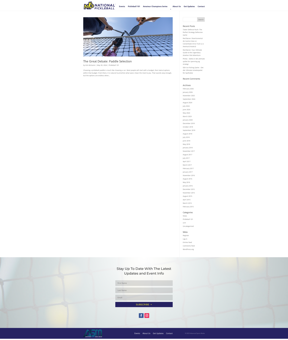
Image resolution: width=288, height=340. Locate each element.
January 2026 (188, 92)
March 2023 (187, 116)
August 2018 (187, 134)
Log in (185, 239)
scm (184, 223)
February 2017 (188, 168)
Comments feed (189, 246)
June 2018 (186, 141)
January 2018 (188, 148)
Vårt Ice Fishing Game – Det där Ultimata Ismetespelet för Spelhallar (193, 70)
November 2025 (189, 95)
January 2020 (188, 120)
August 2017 (187, 155)
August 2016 (187, 179)
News (185, 216)
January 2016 (188, 186)
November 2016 (189, 175)
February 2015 (188, 207)
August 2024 (187, 102)
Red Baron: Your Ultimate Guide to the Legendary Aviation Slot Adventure (192, 52)
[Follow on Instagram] (146, 315)
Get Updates (189, 7)
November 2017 (189, 151)
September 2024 (189, 99)
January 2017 (188, 172)
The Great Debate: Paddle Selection (107, 61)
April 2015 (186, 200)
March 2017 (187, 165)
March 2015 (187, 203)
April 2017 (186, 161)
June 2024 (186, 109)
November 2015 (189, 193)
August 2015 (187, 196)
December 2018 (189, 123)
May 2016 (186, 182)
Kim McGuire (90, 65)
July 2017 (186, 158)
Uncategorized (188, 226)
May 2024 (186, 113)
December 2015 (189, 189)
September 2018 (189, 130)
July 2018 (186, 137)
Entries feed (187, 242)
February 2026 (188, 89)
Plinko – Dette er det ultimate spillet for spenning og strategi (194, 61)
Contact (201, 7)
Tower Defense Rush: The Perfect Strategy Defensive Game (193, 32)
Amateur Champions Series (155, 7)
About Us (177, 7)
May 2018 (186, 144)
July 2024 (186, 106)
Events (122, 7)
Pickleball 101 (134, 7)
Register (186, 235)
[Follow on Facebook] (141, 315)
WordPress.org (188, 249)
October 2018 (188, 127)
